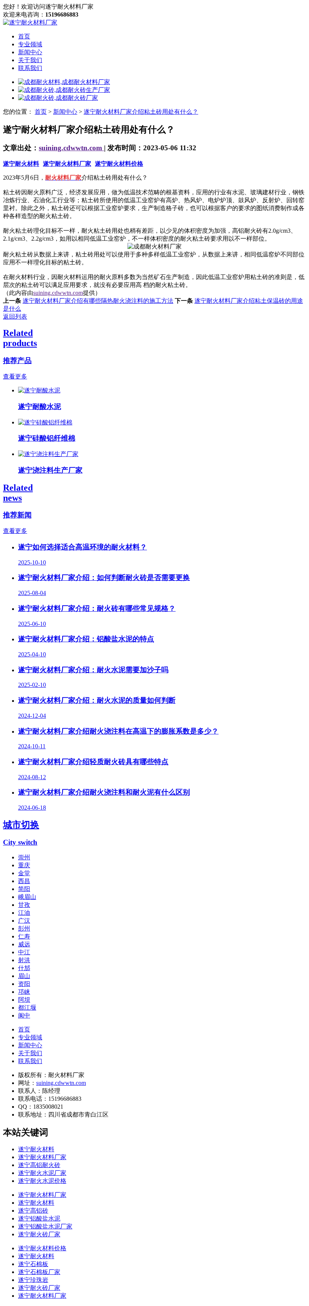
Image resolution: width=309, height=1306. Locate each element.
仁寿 (24, 936)
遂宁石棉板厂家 (39, 1272)
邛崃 (24, 992)
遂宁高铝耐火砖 (39, 1165)
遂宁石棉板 (33, 1264)
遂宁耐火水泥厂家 (42, 1173)
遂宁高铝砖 (33, 1210)
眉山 (24, 976)
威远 (24, 944)
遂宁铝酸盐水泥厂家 (45, 1226)
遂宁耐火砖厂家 (39, 1234)
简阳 (24, 889)
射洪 (24, 960)
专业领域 (30, 44)
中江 (24, 952)
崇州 (24, 857)
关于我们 (30, 60)
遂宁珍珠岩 (33, 1280)
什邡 (24, 968)
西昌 (24, 881)
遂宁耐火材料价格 (119, 163)
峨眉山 (27, 897)
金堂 (24, 873)
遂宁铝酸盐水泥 (39, 1218)
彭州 (24, 928)
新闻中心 (30, 52)
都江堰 (27, 1007)
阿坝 (24, 999)
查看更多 (15, 376)
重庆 (24, 865)
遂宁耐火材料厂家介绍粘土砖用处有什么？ (141, 111)
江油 (24, 912)
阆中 (24, 1015)
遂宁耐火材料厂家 (67, 163)
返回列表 (15, 316)
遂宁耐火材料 (21, 163)
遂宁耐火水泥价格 (42, 1181)
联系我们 (30, 68)
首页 (24, 36)
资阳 (24, 984)
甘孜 (24, 905)
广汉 (24, 920)
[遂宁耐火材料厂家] (30, 22)
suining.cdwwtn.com (71, 148)
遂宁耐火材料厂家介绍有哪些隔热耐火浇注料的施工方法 (98, 301)
